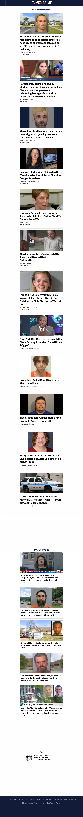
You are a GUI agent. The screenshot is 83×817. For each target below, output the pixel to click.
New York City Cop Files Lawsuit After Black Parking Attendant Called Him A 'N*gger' (41, 342)
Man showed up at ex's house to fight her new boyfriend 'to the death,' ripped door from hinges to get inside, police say (41, 678)
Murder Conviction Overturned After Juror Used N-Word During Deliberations (40, 257)
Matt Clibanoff (25, 263)
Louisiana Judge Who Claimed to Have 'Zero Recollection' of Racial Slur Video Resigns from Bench (41, 175)
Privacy (48, 799)
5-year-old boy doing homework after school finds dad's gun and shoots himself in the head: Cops (41, 645)
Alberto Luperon (26, 181)
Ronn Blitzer (24, 424)
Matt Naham (24, 99)
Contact (42, 803)
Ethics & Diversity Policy (30, 803)
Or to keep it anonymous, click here (42, 758)
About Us (24, 799)
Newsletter (40, 799)
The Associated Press (27, 386)
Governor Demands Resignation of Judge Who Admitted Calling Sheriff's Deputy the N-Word (40, 216)
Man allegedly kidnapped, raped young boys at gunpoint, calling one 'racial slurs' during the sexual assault (41, 134)
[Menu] (3, 3)
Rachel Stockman (26, 465)
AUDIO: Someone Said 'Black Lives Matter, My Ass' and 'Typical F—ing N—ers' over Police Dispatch (41, 499)
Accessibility (57, 799)
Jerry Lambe (24, 140)
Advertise (32, 799)
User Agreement (69, 799)
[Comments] (41, 350)
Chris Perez (24, 52)
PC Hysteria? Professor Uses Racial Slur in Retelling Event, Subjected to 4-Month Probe (41, 458)
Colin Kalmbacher (26, 348)
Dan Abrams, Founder (54, 803)
